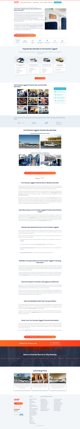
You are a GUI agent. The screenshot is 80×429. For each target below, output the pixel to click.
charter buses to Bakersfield (38, 25)
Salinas (3, 358)
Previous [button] (19, 142)
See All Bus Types (40, 78)
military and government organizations (24, 16)
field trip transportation (29, 247)
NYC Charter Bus (43, 399)
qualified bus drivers (35, 312)
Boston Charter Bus (44, 400)
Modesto (61, 358)
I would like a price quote (61, 91)
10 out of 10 (17, 41)
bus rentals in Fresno (28, 25)
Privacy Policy (32, 422)
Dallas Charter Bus (43, 406)
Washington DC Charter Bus (45, 409)
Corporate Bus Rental (33, 412)
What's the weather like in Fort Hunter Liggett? (61, 98)
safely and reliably (32, 308)
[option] (20, 66)
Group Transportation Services (33, 400)
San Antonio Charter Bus (58, 399)
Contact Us (45, 2)
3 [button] (40, 150)
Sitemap (31, 417)
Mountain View (44, 358)
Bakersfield (11, 358)
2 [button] (39, 150)
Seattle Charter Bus (57, 400)
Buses (41, 2)
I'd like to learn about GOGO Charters (60, 95)
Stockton (68, 358)
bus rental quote (43, 220)
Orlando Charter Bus (44, 404)
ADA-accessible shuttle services (26, 252)
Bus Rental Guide (32, 405)
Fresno (18, 358)
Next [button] (60, 142)
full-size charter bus (53, 197)
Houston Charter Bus (44, 405)
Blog (30, 416)
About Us (31, 419)
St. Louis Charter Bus (57, 401)
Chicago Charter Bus (44, 401)
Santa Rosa (34, 358)
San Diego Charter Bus (44, 410)
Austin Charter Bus (57, 409)
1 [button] (38, 150)
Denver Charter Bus (57, 405)
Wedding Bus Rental (33, 414)
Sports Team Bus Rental (33, 413)
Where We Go (32, 401)
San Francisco (39, 244)
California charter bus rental (19, 19)
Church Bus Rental (32, 411)
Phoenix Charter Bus (57, 410)
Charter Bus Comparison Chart (33, 407)
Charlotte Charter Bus (57, 406)
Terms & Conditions (33, 423)
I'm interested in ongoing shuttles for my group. (61, 101)
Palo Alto (54, 358)
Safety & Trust (32, 421)
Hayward (76, 358)
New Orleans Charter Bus (58, 404)
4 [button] (41, 150)
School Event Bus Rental (33, 409)
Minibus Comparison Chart (34, 408)
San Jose (43, 244)
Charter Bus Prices (32, 402)
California (22, 240)
